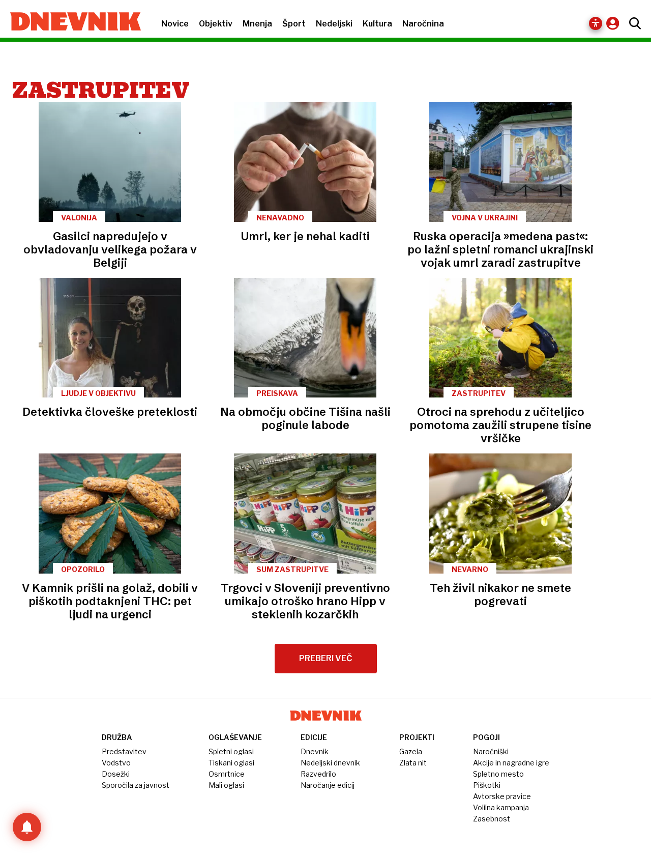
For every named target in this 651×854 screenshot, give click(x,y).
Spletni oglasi (231, 751)
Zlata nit (413, 762)
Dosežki (116, 774)
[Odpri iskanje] (632, 23)
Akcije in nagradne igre (511, 762)
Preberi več (325, 658)
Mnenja (257, 24)
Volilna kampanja (501, 807)
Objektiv (215, 24)
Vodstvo (116, 762)
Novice (175, 24)
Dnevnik (315, 751)
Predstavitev (124, 751)
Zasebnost (491, 818)
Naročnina (423, 24)
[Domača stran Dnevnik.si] (70, 22)
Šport (294, 24)
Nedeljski (334, 24)
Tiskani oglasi (231, 762)
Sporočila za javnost (135, 785)
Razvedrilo (318, 774)
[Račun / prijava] (615, 23)
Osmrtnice (227, 774)
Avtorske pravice (502, 796)
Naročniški (491, 751)
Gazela (410, 751)
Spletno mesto (498, 774)
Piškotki (486, 785)
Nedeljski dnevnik (330, 762)
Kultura (377, 24)
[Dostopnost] (595, 23)
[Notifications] (27, 827)
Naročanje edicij (327, 785)
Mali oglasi (226, 785)
